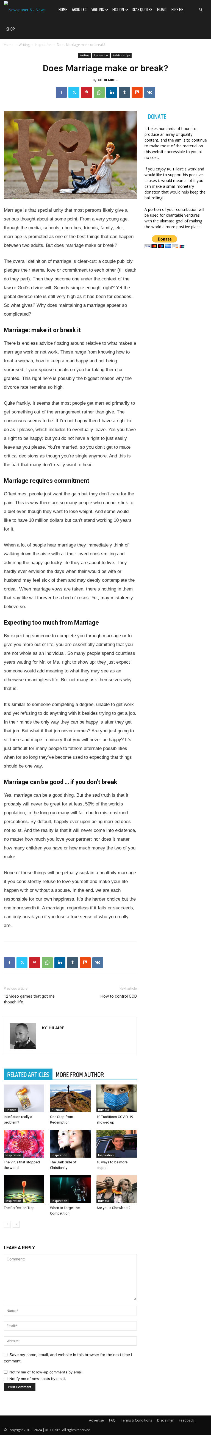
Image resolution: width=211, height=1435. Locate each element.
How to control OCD (119, 996)
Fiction (118, 9)
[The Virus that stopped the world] (24, 1144)
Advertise (96, 1420)
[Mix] (137, 92)
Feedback (186, 1420)
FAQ (112, 1420)
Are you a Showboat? (113, 1208)
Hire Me (177, 9)
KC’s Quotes (142, 9)
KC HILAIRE (106, 80)
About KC (79, 9)
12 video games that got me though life (29, 999)
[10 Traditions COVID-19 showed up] (116, 1098)
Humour (57, 1110)
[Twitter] (73, 92)
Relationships (121, 55)
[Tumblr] (124, 92)
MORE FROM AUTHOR (80, 1074)
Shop (10, 29)
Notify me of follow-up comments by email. (46, 1372)
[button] (200, 9)
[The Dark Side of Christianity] (70, 1144)
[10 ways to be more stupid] (116, 1144)
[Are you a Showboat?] (116, 1189)
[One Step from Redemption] (70, 1098)
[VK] (149, 92)
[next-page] (16, 1224)
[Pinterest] (86, 92)
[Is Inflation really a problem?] (24, 1098)
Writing (97, 9)
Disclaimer (165, 1420)
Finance (10, 1110)
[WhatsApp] (99, 92)
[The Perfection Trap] (24, 1189)
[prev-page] (7, 1224)
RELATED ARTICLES (28, 1074)
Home (63, 9)
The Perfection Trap (19, 1208)
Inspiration (43, 44)
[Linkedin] (111, 92)
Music (161, 9)
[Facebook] (61, 92)
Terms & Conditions (136, 1420)
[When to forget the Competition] (70, 1189)
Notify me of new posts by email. (37, 1378)
